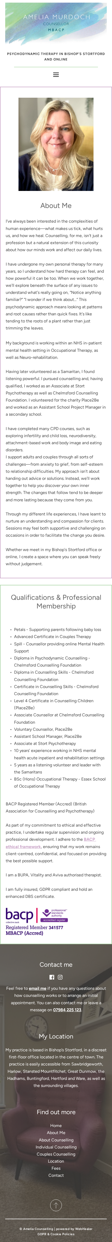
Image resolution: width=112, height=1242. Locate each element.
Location (56, 1161)
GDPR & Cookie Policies (56, 1234)
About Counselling (56, 1139)
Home (56, 1125)
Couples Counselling (56, 1154)
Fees (56, 1168)
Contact (56, 1175)
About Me (56, 1132)
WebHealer (83, 1229)
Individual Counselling (56, 1147)
